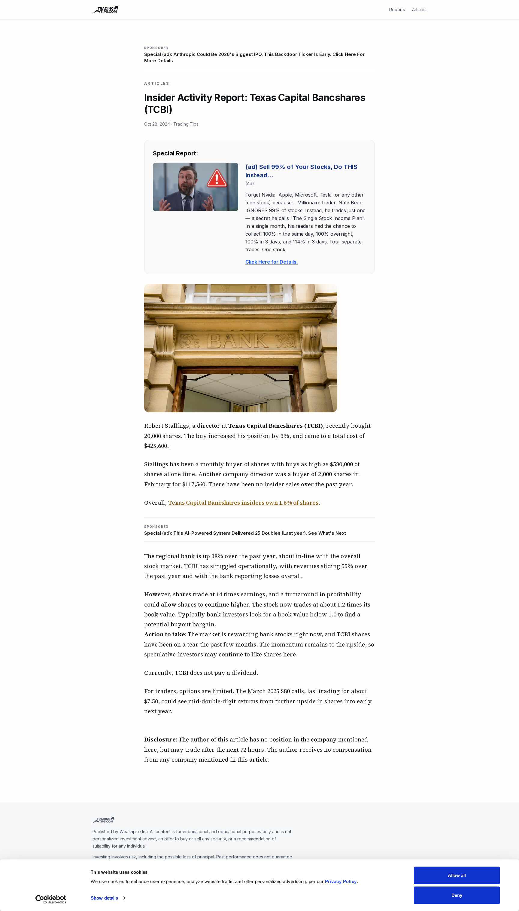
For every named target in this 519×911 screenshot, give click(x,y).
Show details (104, 897)
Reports (397, 9)
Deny (456, 894)
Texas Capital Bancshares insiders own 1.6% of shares (243, 502)
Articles (419, 9)
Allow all (457, 875)
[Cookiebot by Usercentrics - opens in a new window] (51, 899)
